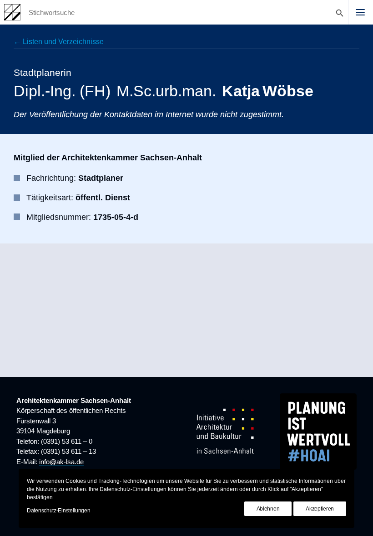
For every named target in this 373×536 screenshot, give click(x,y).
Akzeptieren (320, 509)
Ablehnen (268, 509)
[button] (360, 12)
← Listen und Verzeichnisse (59, 41)
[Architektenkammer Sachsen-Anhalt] (12, 12)
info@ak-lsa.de (61, 462)
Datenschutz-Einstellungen (59, 510)
